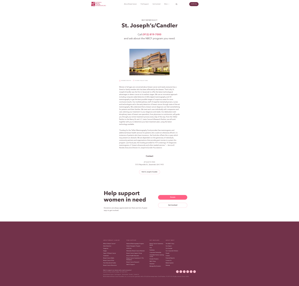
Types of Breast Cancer (109, 253)
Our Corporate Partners (172, 250)
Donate (185, 4)
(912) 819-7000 (152, 34)
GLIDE (187, 276)
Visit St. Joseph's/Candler (150, 172)
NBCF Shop (153, 261)
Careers (168, 255)
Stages (105, 250)
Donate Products (154, 259)
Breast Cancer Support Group (134, 253)
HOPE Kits (194, 4)
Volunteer (152, 263)
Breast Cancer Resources (110, 265)
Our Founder (169, 248)
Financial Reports (170, 258)
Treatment (106, 255)
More (166, 4)
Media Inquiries (170, 263)
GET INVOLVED (154, 240)
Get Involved (156, 4)
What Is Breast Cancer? (109, 243)
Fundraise (152, 250)
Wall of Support (130, 264)
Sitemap (168, 265)
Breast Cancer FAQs (108, 260)
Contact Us (168, 260)
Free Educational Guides (109, 263)
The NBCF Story (170, 243)
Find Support (145, 4)
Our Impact (169, 246)
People (167, 253)
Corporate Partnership (155, 252)
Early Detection (107, 246)
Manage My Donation (155, 266)
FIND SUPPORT (131, 240)
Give (151, 247)
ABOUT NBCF (170, 240)
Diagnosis (105, 248)
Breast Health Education (132, 255)
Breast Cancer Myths (108, 258)
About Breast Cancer (130, 4)
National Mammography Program (135, 243)
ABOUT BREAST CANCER (111, 240)
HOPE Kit (128, 248)
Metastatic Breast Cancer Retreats (135, 250)
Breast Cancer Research (132, 262)
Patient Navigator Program (133, 246)
